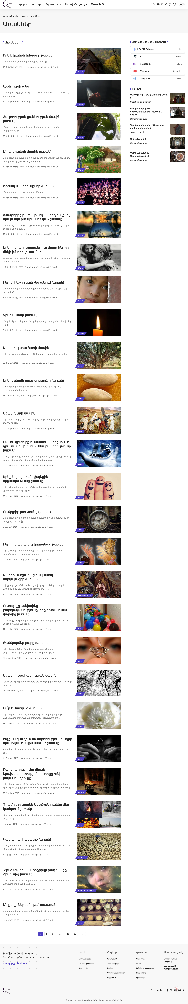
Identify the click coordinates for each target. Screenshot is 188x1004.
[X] (154, 4)
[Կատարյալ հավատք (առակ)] (99, 846)
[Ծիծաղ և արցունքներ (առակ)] (99, 191)
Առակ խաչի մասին (19, 413)
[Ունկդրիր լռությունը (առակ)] (99, 519)
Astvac (81, 792)
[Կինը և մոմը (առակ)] (99, 322)
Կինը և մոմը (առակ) (20, 315)
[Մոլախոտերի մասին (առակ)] (99, 159)
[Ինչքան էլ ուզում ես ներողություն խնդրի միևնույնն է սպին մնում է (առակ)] (99, 748)
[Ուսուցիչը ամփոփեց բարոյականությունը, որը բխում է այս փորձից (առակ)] (99, 617)
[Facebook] (150, 4)
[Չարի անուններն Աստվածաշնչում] (177, 156)
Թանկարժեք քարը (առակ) (25, 643)
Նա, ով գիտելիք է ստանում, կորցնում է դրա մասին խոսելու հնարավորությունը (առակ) (37, 446)
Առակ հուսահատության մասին (30, 675)
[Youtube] (157, 71)
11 (75, 934)
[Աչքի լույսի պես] (99, 93)
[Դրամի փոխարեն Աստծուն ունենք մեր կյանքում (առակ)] (99, 814)
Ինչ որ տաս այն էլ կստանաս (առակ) (33, 544)
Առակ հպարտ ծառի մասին (26, 348)
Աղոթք (81, 333)
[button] (174, 4)
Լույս (80, 104)
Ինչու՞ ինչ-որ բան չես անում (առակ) (33, 282)
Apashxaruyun (84, 595)
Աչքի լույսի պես (16, 86)
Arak (80, 366)
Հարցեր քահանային (15, 963)
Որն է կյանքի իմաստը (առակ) (28, 55)
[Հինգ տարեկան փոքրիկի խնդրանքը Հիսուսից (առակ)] (99, 879)
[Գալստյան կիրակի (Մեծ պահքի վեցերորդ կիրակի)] (177, 129)
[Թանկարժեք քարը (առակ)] (99, 650)
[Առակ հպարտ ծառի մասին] (99, 355)
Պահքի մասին (137, 132)
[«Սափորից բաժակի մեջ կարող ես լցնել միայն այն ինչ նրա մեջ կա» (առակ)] (99, 224)
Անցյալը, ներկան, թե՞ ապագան (29, 905)
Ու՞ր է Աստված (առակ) (22, 708)
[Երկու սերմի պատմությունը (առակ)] (99, 387)
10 (68, 934)
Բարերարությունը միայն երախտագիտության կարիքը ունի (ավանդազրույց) (32, 774)
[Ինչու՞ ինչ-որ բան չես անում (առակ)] (99, 289)
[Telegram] (165, 4)
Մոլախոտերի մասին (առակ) (27, 151)
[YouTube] (158, 4)
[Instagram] (162, 4)
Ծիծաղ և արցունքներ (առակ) (28, 186)
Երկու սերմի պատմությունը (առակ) (33, 380)
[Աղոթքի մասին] (177, 143)
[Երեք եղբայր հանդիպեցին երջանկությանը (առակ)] (99, 486)
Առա (80, 628)
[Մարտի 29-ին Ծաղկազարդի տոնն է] (177, 98)
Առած (80, 235)
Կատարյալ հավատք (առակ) (27, 839)
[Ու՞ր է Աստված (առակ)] (99, 715)
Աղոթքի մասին (138, 139)
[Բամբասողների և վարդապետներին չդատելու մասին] (177, 112)
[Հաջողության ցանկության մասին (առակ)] (99, 126)
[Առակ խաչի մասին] (99, 420)
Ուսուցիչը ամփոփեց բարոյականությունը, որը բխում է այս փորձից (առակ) (35, 610)
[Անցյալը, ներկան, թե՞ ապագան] (99, 912)
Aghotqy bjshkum (86, 890)
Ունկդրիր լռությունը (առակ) (27, 512)
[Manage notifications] (176, 988)
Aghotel (82, 857)
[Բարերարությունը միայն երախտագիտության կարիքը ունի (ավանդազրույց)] (99, 781)
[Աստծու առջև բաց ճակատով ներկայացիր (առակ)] (99, 584)
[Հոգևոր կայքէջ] (7, 4)
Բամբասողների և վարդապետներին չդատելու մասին (145, 111)
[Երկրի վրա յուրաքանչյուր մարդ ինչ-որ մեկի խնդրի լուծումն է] (99, 257)
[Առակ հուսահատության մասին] (99, 683)
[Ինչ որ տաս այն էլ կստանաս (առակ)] (99, 551)
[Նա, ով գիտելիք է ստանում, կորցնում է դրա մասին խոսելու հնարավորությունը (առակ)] (99, 453)
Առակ (80, 72)
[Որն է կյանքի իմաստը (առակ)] (99, 61)
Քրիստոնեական (138, 119)
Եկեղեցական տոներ (140, 102)
